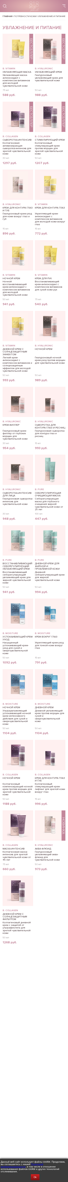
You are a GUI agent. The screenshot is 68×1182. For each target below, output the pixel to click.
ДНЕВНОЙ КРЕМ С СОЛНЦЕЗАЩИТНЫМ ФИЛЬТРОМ (15, 917)
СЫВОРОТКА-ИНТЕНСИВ (17, 139)
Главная (7, 16)
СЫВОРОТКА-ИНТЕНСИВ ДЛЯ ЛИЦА (17, 494)
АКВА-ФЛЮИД (43, 848)
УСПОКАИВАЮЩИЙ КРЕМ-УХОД (18, 638)
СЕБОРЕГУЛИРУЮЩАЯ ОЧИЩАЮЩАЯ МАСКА (48, 494)
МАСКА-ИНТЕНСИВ (14, 848)
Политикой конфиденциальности (22, 1165)
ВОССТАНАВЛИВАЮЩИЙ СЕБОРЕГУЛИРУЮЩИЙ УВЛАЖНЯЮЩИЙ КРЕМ (17, 566)
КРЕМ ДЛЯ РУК (43, 278)
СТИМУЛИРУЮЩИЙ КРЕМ (50, 139)
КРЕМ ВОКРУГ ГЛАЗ (46, 636)
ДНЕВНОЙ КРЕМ (44, 707)
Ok (35, 1177)
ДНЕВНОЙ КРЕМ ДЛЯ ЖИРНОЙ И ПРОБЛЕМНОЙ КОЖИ (47, 566)
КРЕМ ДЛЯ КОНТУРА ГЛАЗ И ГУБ (18, 209)
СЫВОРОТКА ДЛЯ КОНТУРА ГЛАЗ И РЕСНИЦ (50, 426)
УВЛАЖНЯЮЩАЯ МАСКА (17, 71)
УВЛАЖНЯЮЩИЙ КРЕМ (48, 71)
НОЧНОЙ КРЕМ (11, 278)
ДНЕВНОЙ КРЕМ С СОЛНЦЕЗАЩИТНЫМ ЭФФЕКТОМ (15, 352)
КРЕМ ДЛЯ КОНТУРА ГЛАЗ (50, 207)
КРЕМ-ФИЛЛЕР (11, 424)
